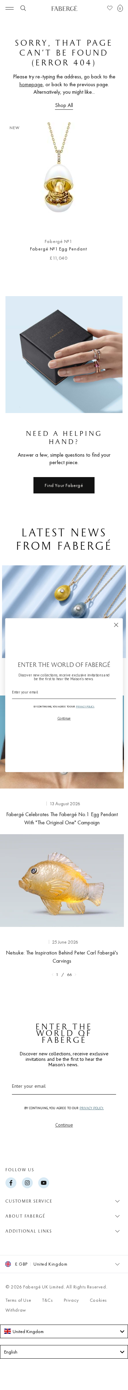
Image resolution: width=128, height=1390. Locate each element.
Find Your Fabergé (64, 485)
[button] (120, 8)
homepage (31, 84)
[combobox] (64, 1331)
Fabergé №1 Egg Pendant (58, 249)
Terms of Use (18, 1300)
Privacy (71, 1300)
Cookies (98, 1300)
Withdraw (15, 1310)
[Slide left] (16, 194)
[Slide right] (111, 194)
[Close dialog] (116, 624)
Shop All (64, 105)
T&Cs (47, 1300)
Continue (64, 1125)
